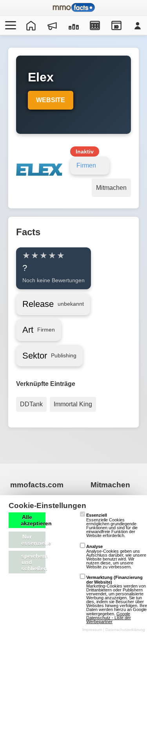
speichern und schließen (33, 562)
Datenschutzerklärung (125, 629)
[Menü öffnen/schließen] (9, 25)
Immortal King (73, 404)
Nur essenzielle (33, 540)
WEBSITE (50, 100)
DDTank (31, 404)
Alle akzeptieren (33, 520)
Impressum (92, 629)
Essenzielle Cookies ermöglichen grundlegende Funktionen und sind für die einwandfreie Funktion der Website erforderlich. (112, 525)
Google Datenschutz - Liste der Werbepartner (108, 617)
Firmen (86, 165)
